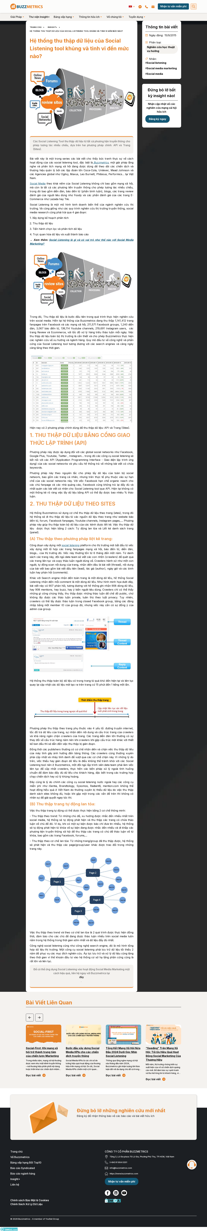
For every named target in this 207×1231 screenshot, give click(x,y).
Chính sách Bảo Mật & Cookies (29, 1200)
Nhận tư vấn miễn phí (173, 6)
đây (81, 977)
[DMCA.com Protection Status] (151, 1200)
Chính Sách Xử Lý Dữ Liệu (26, 1204)
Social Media (37, 183)
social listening (70, 545)
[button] (131, 6)
